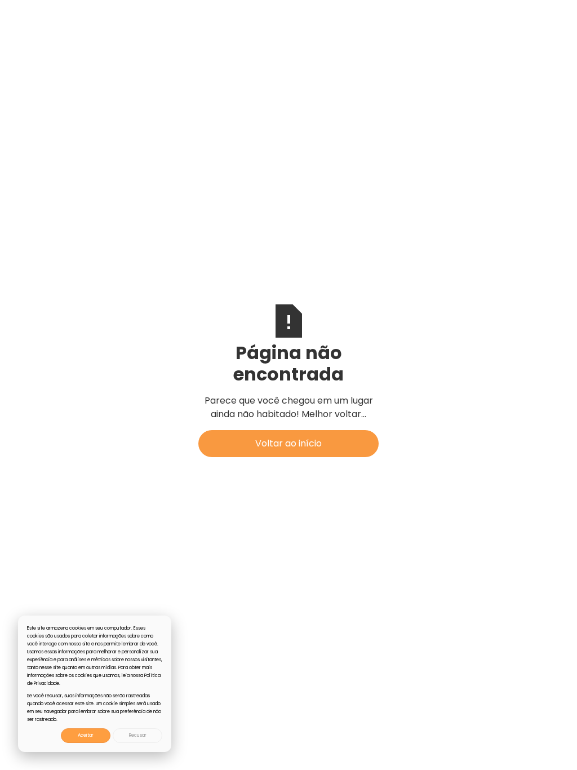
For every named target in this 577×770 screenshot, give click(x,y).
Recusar (138, 735)
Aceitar (86, 735)
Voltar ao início (288, 443)
